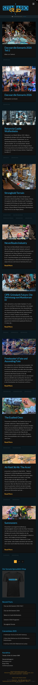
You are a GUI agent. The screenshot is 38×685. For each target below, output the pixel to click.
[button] (33, 4)
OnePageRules (14, 332)
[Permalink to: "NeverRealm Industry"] (19, 232)
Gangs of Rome (7, 215)
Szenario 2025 (19, 218)
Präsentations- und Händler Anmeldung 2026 (19, 672)
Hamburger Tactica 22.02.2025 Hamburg (15, 634)
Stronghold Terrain (14, 192)
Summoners (11, 522)
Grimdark (5, 332)
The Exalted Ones (14, 417)
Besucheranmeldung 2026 (19, 671)
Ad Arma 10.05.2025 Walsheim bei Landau (15, 643)
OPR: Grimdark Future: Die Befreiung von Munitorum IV (19, 297)
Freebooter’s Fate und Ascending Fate (16, 360)
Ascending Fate (7, 391)
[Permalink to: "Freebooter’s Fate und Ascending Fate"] (19, 347)
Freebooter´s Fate (17, 391)
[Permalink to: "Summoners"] (19, 512)
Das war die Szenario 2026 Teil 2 (18, 49)
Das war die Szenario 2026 (18, 94)
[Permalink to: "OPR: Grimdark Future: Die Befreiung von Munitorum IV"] (19, 282)
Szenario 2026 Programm (11, 619)
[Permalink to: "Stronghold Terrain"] (19, 176)
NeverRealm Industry (16, 242)
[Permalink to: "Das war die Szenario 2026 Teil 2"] (19, 33)
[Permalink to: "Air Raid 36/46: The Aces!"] (19, 459)
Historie (25, 673)
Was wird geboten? (16, 673)
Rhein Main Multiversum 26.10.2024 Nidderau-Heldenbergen (16, 639)
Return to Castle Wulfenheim (13, 130)
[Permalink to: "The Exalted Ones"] (19, 406)
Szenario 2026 (6, 59)
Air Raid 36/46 (6, 499)
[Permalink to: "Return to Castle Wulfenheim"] (19, 118)
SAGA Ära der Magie (18, 215)
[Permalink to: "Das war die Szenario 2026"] (19, 78)
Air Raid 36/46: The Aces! (18, 467)
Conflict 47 (6, 157)
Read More (8, 265)
